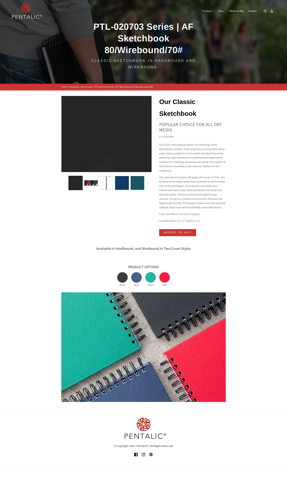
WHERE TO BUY (178, 232)
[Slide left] (64, 183)
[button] (208, 11)
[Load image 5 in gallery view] (137, 183)
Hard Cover (87, 86)
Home (64, 86)
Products (74, 86)
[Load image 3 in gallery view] (106, 183)
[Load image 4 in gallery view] (122, 183)
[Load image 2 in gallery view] (91, 183)
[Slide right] (148, 183)
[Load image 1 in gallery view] (76, 183)
